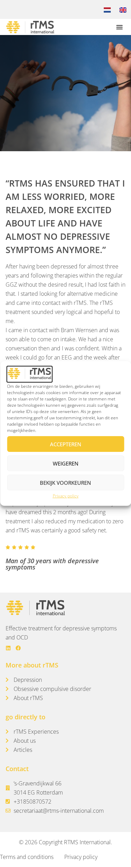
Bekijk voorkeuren (65, 482)
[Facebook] (18, 648)
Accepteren (65, 444)
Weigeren (66, 463)
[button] (119, 27)
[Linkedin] (8, 648)
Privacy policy (66, 496)
